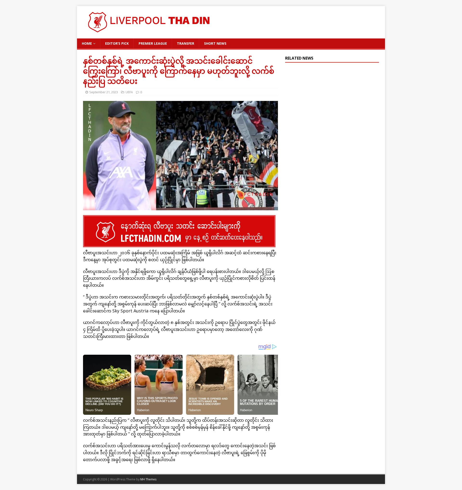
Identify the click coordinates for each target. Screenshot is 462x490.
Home (87, 43)
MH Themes (148, 479)
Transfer (185, 43)
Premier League (153, 43)
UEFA (129, 92)
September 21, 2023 (103, 92)
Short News (215, 43)
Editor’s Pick (117, 43)
